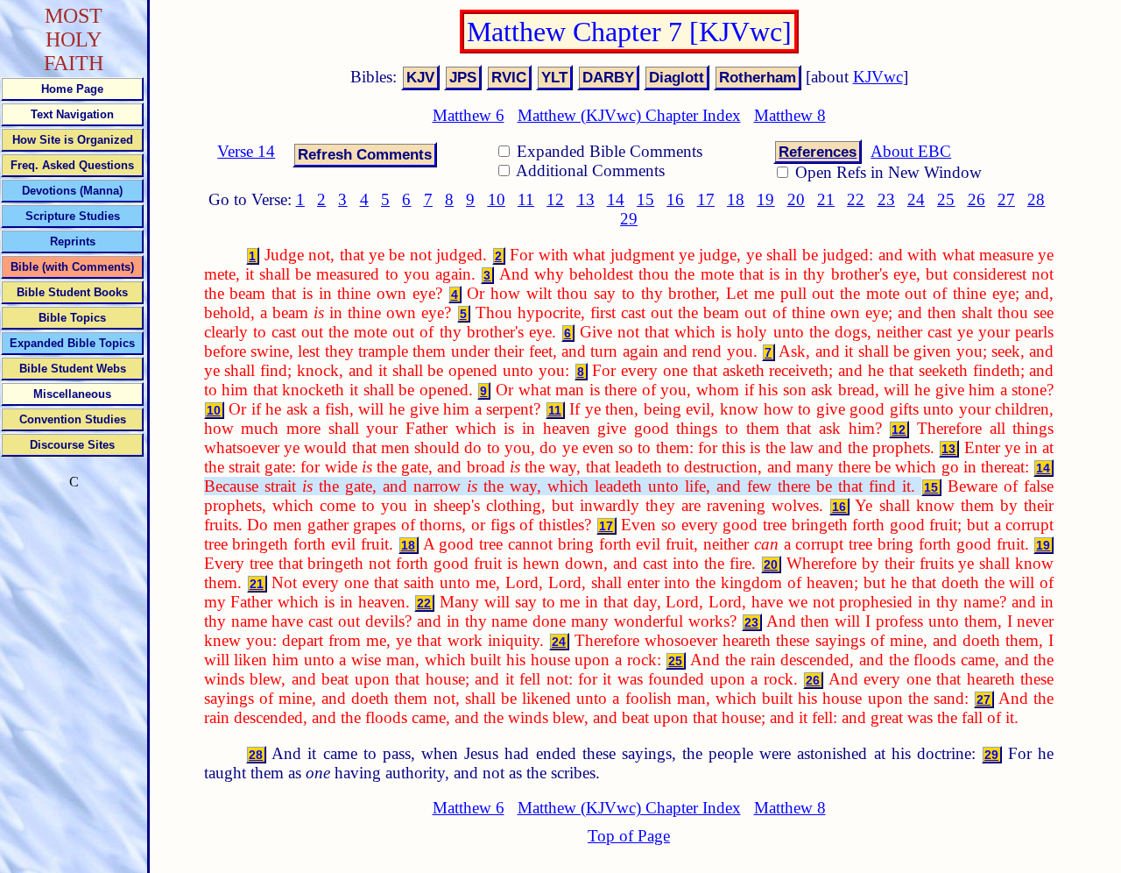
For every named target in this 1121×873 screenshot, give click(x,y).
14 (615, 199)
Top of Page (629, 836)
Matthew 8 (790, 115)
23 (886, 199)
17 (706, 199)
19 (765, 199)
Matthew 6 (468, 115)
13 (586, 199)
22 (855, 199)
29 (629, 218)
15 (645, 199)
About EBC (911, 151)
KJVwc (878, 76)
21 (826, 199)
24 (916, 199)
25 (946, 199)
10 (496, 199)
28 (1036, 199)
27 (1006, 199)
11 (526, 199)
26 (976, 199)
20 (796, 199)
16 (675, 199)
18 (735, 199)
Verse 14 (246, 151)
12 (555, 199)
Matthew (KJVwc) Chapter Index (629, 115)
